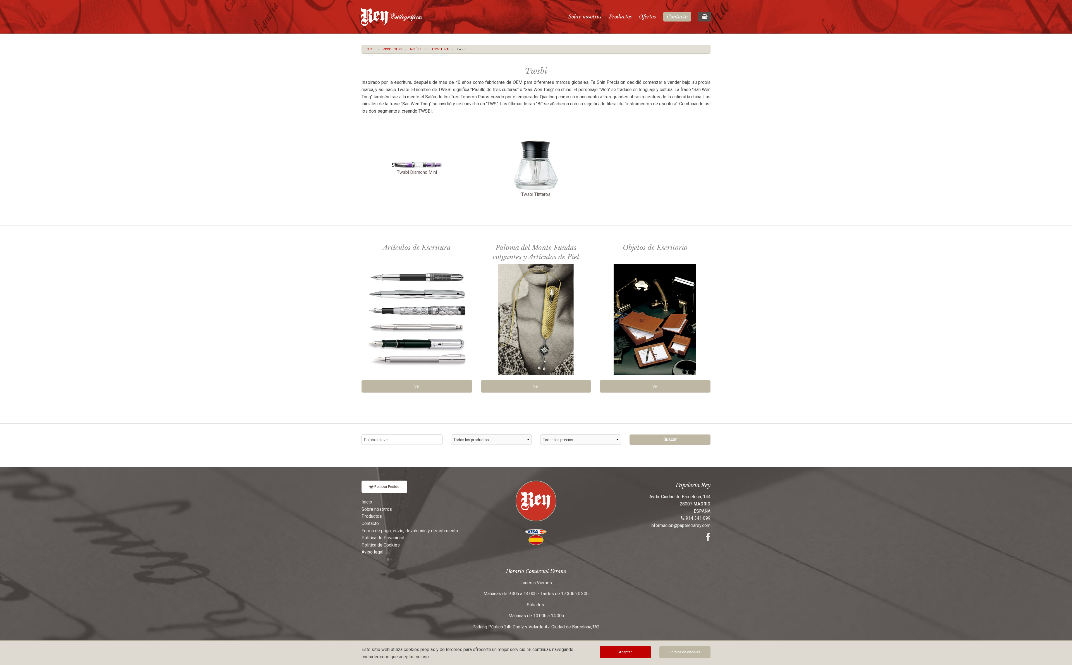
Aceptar (625, 652)
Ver (417, 386)
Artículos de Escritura (429, 49)
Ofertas (647, 17)
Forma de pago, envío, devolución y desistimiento (410, 530)
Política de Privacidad (383, 537)
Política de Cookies (381, 545)
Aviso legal (372, 552)
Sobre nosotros (584, 17)
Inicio (370, 49)
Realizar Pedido (386, 486)
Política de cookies (684, 652)
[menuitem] (370, 49)
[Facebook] (707, 539)
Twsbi (461, 49)
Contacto (677, 17)
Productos (620, 17)
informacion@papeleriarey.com (680, 525)
